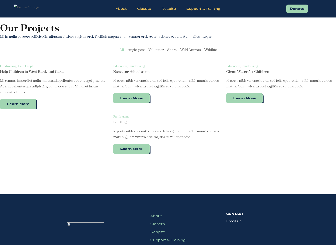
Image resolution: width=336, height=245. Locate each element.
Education (120, 66)
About (156, 216)
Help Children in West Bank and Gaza (32, 72)
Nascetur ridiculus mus (132, 72)
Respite (157, 232)
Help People (26, 66)
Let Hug (120, 122)
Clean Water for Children (247, 72)
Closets (157, 224)
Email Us (233, 221)
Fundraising (8, 66)
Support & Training (168, 240)
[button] (297, 9)
